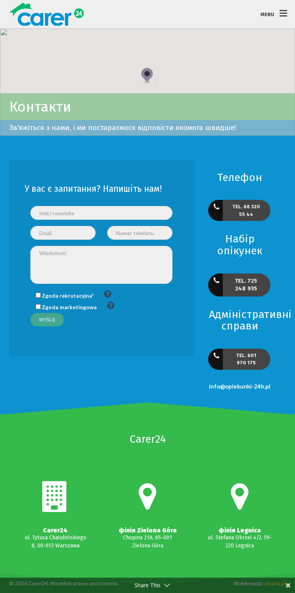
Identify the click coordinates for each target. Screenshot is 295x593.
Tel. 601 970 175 (246, 359)
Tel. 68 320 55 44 (246, 210)
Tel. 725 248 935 (246, 284)
